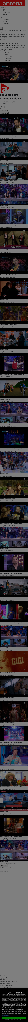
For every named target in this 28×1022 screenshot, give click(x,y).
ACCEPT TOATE (14, 1017)
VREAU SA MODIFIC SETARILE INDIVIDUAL (14, 1019)
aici (11, 1002)
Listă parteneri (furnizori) (5, 1015)
